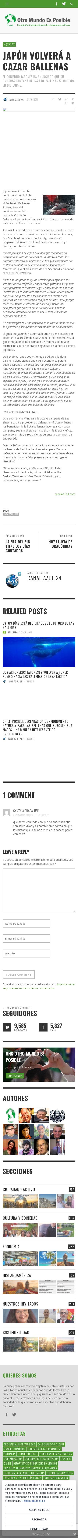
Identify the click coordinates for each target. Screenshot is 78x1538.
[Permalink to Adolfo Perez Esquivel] (41, 1146)
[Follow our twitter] (7, 1027)
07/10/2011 (32, 99)
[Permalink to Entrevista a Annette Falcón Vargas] (20, 1316)
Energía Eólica (32, 1478)
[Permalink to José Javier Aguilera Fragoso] (57, 1131)
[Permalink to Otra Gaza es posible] (47, 1201)
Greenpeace (14, 632)
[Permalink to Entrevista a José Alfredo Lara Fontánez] (65, 1316)
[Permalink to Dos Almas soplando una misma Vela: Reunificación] (20, 1287)
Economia (11, 1246)
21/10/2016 (26, 632)
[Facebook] (56, 4)
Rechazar (39, 1519)
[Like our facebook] (43, 1027)
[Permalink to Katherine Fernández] (10, 1146)
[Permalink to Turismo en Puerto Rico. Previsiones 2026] (65, 1258)
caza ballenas (11, 514)
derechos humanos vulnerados (23, 1468)
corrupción (50, 1459)
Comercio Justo (27, 1454)
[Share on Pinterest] (72, 99)
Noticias (9, 44)
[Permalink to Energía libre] (20, 1344)
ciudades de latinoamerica (44, 1449)
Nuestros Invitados (20, 1304)
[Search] (7, 4)
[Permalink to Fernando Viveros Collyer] (41, 1131)
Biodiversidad (26, 1444)
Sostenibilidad (16, 1332)
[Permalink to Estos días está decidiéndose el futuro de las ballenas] (39, 652)
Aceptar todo (39, 1509)
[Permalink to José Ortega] (57, 1146)
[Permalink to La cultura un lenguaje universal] (20, 1230)
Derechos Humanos (45, 1463)
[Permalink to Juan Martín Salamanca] (26, 1146)
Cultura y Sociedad (20, 1218)
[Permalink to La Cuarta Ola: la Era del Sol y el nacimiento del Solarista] (65, 1344)
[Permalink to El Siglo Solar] (47, 1344)
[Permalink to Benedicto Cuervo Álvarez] (10, 1131)
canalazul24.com (65, 494)
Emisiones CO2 (12, 1478)
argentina (10, 1444)
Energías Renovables (56, 1478)
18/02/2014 (29, 738)
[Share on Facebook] (52, 99)
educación (37, 1473)
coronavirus (33, 1459)
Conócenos (15, 1075)
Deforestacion (22, 1463)
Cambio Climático (15, 1449)
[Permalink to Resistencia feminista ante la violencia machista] (65, 1201)
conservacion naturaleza (56, 1454)
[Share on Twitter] (59, 99)
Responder (43, 815)
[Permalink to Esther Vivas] (26, 1131)
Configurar (39, 1529)
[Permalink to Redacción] (10, 1115)
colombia (10, 1454)
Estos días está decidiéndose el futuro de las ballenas (38, 625)
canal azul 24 (15, 681)
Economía (51, 1468)
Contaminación (13, 1459)
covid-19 (66, 1459)
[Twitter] (63, 4)
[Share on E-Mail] (72, 103)
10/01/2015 (28, 681)
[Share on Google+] (66, 99)
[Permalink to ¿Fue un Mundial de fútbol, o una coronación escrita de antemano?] (65, 1230)
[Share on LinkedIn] (66, 103)
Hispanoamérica (17, 1275)
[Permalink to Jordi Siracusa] (26, 1115)
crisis (7, 1463)
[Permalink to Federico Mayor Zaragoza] (41, 1115)
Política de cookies (33, 1500)
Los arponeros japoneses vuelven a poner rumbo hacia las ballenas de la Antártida (35, 674)
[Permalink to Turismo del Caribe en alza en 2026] (47, 1258)
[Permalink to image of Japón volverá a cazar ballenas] (39, 143)
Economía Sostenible (16, 1473)
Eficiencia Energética (60, 1473)
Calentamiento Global (50, 1444)
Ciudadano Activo (19, 1189)
